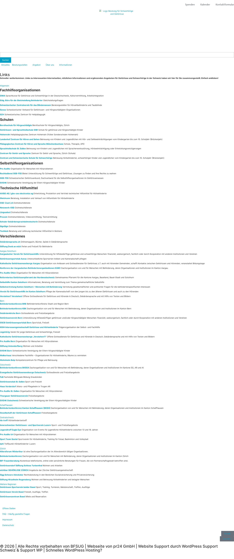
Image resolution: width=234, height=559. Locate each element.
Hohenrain (5, 134)
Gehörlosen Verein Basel (12, 492)
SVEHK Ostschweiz (9, 400)
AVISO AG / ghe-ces (10, 193)
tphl (2, 444)
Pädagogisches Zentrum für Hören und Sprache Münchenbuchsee (31, 144)
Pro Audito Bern (7, 341)
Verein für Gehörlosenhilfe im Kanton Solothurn (22, 291)
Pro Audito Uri (6, 434)
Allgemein (4, 85)
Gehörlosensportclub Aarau (13, 259)
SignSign (4, 226)
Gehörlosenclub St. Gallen (12, 381)
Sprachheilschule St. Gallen (13, 148)
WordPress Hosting (82, 550)
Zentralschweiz (7, 417)
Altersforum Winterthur (11, 451)
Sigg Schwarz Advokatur (11, 475)
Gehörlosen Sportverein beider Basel (17, 487)
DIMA (2, 95)
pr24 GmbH (124, 546)
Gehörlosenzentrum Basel (12, 496)
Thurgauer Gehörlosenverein (14, 396)
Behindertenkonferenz (11, 456)
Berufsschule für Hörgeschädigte (16, 125)
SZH (2, 114)
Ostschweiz (5, 364)
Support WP (31, 550)
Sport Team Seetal (9, 439)
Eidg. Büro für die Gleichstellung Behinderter (21, 100)
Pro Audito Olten (8, 273)
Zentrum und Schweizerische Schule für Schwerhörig (25, 158)
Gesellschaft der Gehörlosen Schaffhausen (20, 413)
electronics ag (27, 193)
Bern (2, 301)
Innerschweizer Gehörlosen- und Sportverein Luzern (25, 425)
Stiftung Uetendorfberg (11, 346)
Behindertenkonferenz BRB (13, 304)
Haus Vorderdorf (8, 386)
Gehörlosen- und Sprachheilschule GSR (19, 130)
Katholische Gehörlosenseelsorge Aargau (20, 263)
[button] (21, 65)
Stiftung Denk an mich (10, 246)
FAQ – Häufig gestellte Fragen (16, 514)
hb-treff (4, 420)
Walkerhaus (5, 355)
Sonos (3, 110)
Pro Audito (5, 168)
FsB (2, 377)
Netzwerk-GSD (7, 207)
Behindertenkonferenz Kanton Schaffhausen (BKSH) (25, 408)
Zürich (3, 448)
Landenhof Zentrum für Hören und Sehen (20, 139)
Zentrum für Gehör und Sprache (15, 153)
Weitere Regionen (8, 484)
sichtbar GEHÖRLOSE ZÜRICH (14, 470)
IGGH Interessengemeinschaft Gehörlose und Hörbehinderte (29, 327)
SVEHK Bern (6, 350)
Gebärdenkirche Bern (10, 313)
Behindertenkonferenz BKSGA (14, 367)
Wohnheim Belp (7, 360)
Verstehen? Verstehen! (11, 296)
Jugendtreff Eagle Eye (11, 430)
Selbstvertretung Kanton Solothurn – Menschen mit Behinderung (31, 287)
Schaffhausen (6, 405)
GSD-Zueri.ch (6, 203)
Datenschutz (8, 525)
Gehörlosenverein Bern (11, 318)
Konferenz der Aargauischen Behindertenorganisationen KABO (30, 268)
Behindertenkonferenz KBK (13, 308)
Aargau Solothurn (8, 251)
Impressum (7, 519)
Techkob (4, 231)
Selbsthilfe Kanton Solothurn (13, 282)
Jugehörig (5, 332)
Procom (3, 217)
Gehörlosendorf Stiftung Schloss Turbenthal (21, 465)
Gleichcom (5, 198)
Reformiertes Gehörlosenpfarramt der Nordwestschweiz (27, 277)
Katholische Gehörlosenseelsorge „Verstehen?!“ (23, 336)
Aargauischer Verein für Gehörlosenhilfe (19, 254)
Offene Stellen (8, 508)
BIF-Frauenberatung (9, 461)
